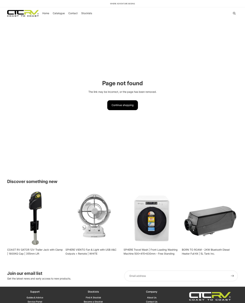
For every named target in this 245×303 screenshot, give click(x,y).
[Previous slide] (12, 218)
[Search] (234, 13)
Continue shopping (123, 105)
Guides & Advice (35, 297)
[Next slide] (58, 218)
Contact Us (151, 301)
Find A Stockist (93, 297)
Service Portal (35, 301)
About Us (151, 297)
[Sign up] (232, 276)
